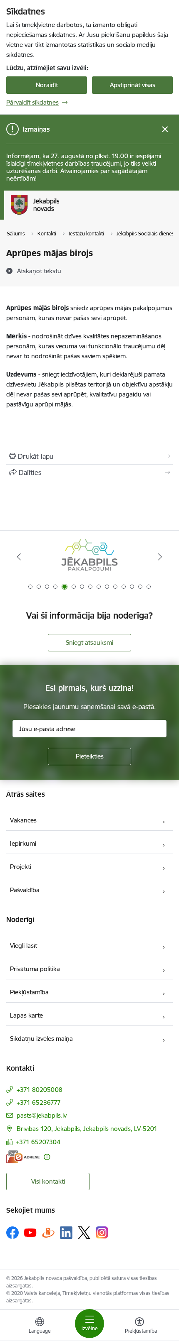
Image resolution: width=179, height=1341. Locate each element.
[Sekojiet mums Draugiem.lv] (48, 1232)
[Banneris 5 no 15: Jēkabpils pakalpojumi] (89, 557)
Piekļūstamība (29, 992)
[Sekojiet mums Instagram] (102, 1232)
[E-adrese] (23, 1157)
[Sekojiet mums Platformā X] (84, 1232)
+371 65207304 (38, 1142)
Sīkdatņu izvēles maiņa (41, 1038)
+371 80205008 (39, 1090)
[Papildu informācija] (47, 1157)
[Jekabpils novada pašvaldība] (58, 215)
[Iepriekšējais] (19, 556)
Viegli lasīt (23, 945)
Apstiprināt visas (132, 85)
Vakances (23, 820)
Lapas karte (26, 1015)
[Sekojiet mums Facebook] (12, 1232)
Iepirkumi (23, 843)
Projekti (20, 867)
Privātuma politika (35, 969)
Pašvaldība (25, 890)
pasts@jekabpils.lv (42, 1115)
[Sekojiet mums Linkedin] (66, 1232)
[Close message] (165, 129)
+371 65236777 (39, 1102)
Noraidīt (47, 85)
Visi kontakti (48, 1181)
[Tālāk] (159, 556)
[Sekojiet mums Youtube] (30, 1232)
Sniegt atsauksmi (89, 642)
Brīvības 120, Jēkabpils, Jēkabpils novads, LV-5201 (87, 1129)
